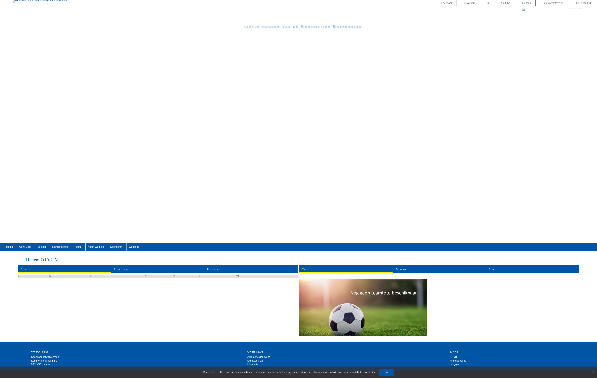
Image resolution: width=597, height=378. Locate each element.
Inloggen (455, 364)
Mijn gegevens (458, 360)
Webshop (134, 247)
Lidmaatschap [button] (60, 247)
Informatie (252, 364)
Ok (386, 372)
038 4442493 (583, 3)
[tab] (64, 269)
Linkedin (527, 3)
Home (9, 247)
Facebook (446, 3)
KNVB (453, 357)
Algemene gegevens (258, 357)
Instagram (469, 3)
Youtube (505, 3)
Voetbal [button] (41, 247)
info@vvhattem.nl (553, 3)
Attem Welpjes (96, 247)
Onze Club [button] (25, 247)
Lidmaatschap (255, 360)
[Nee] (593, 372)
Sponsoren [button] (116, 247)
